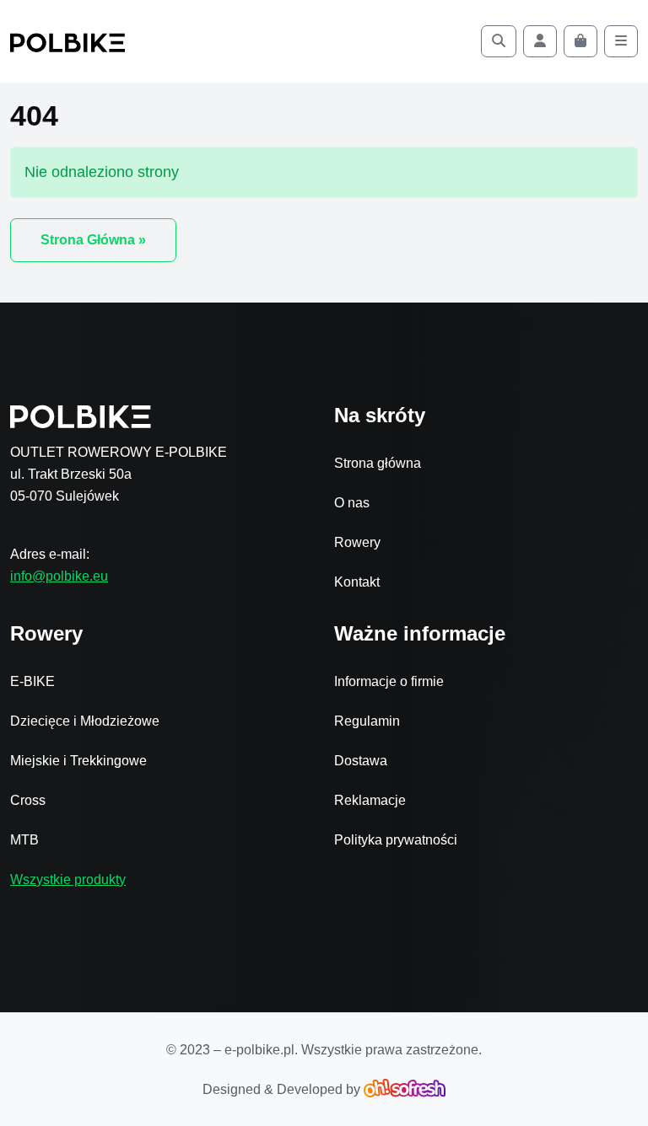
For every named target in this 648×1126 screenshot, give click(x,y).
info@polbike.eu (59, 576)
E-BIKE (32, 681)
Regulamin (367, 721)
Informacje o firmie (389, 681)
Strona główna (377, 463)
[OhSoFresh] (404, 1089)
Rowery (357, 542)
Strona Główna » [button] (93, 240)
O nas (352, 503)
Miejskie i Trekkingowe (78, 760)
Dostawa (360, 760)
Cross (28, 800)
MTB (24, 840)
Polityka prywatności (395, 840)
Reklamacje (370, 800)
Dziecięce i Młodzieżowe (84, 721)
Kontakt (357, 582)
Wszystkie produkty (68, 879)
